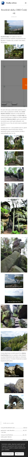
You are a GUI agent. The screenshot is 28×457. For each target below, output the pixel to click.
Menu (25, 2)
